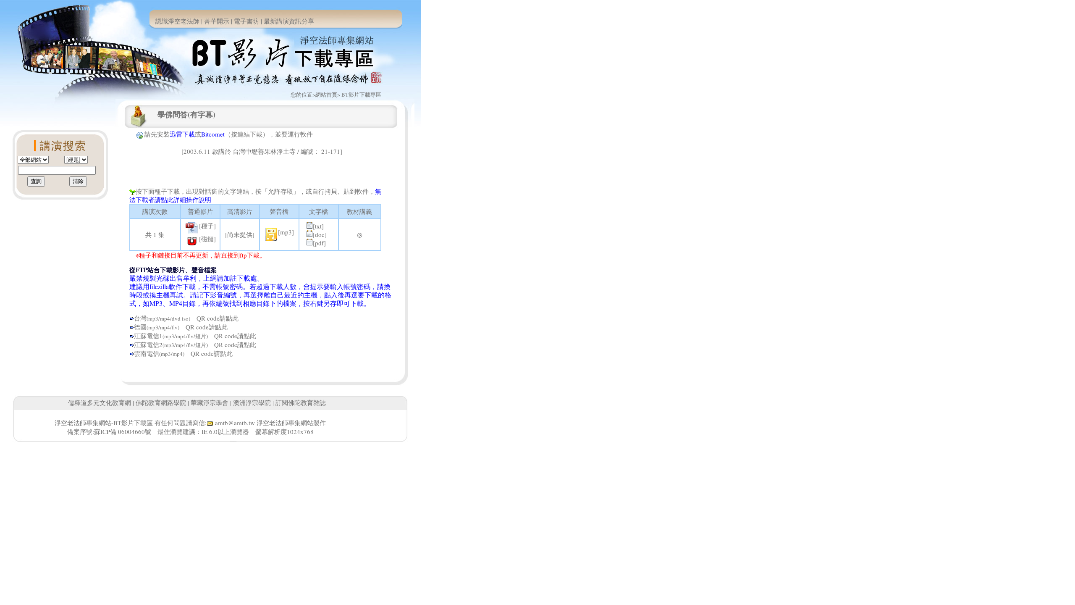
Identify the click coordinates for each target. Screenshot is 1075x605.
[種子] (207, 225)
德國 (140, 327)
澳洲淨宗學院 (252, 402)
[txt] (318, 226)
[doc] (320, 234)
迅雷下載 (182, 134)
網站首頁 (326, 94)
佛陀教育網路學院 (161, 402)
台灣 (140, 318)
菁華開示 (216, 21)
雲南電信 (146, 353)
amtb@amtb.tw (235, 422)
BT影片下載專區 (361, 94)
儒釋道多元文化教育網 (99, 402)
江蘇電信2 (148, 344)
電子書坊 (246, 21)
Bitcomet (213, 134)
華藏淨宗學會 (209, 402)
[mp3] (286, 232)
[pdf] (319, 243)
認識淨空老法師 (177, 21)
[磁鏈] (207, 238)
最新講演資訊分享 (289, 21)
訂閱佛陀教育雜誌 (300, 402)
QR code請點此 (214, 318)
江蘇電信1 (148, 335)
